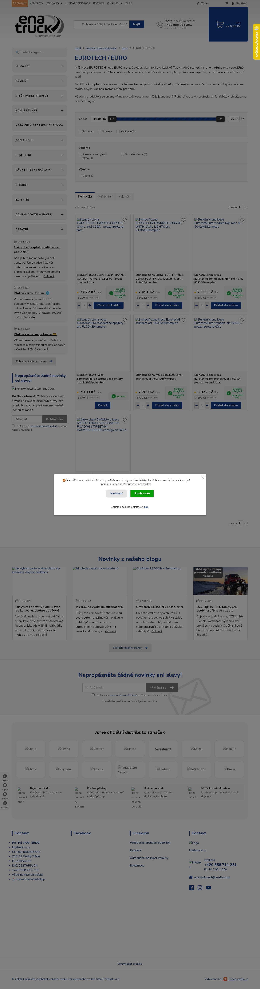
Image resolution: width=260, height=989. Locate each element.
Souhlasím (142, 493)
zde (146, 507)
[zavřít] (203, 477)
